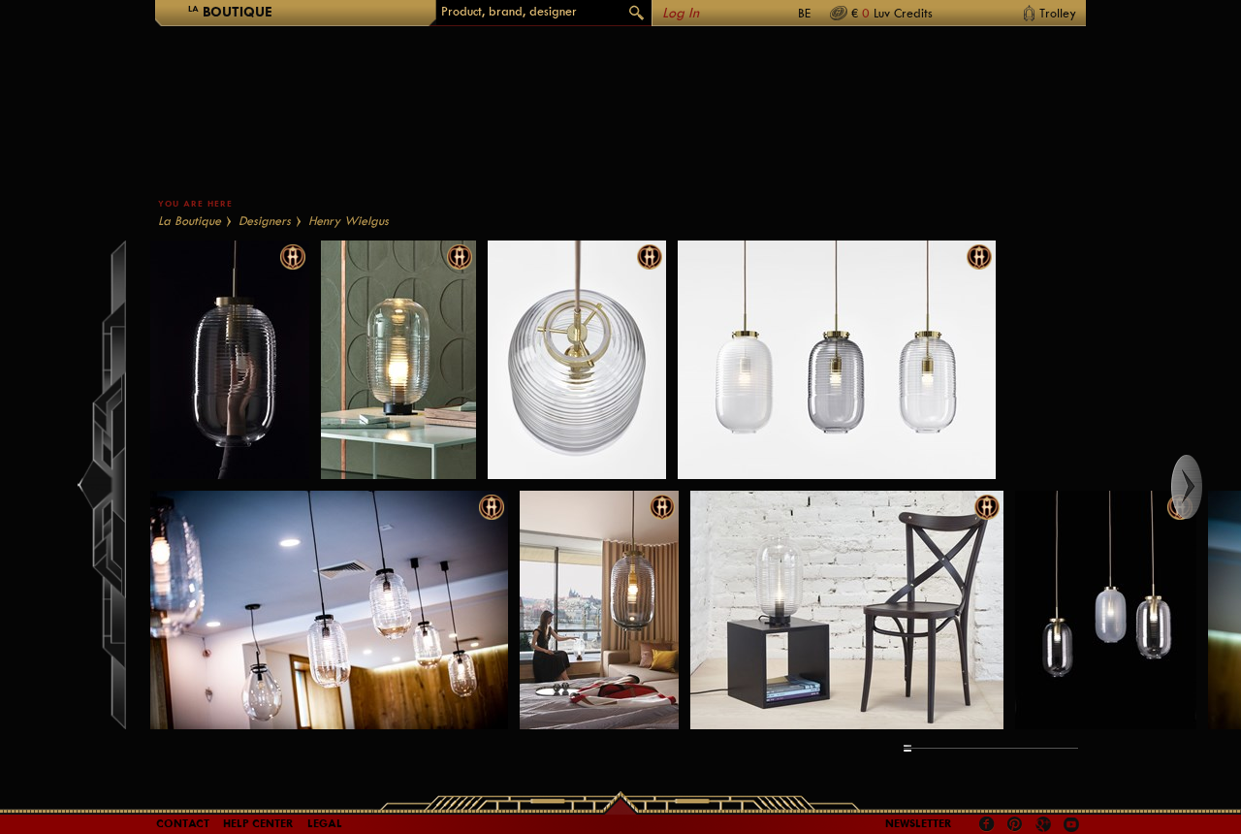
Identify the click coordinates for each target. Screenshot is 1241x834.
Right (1204, 487)
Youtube (1071, 824)
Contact (182, 823)
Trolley (1057, 13)
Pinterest (1015, 824)
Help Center (258, 823)
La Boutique (189, 220)
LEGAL (324, 823)
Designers (265, 220)
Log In (680, 13)
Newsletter (918, 823)
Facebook (987, 824)
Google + (1045, 825)
